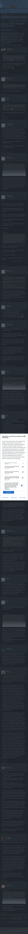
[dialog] (14, 467)
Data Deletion (5, 497)
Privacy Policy (22, 497)
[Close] (25, 436)
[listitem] (14, 463)
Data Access (14, 497)
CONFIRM (8, 492)
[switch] (22, 467)
